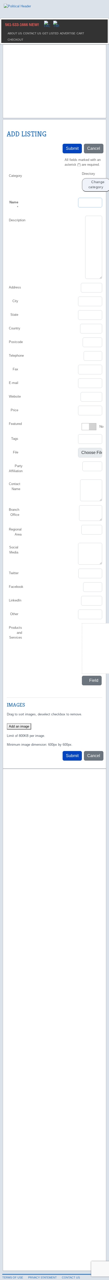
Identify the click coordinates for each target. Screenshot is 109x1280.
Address (15, 287)
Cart (80, 33)
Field (93, 680)
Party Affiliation (16, 468)
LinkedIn (15, 600)
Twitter (14, 573)
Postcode (16, 342)
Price (14, 410)
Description (17, 220)
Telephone (16, 355)
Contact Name (14, 486)
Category (15, 176)
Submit (72, 148)
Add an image (19, 726)
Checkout (15, 39)
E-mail (13, 383)
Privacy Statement (42, 1277)
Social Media (13, 549)
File (15, 452)
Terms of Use (12, 1277)
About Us (15, 33)
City (15, 301)
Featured (15, 424)
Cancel (93, 148)
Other (14, 614)
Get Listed (50, 33)
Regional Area (15, 531)
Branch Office (14, 512)
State (14, 315)
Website (15, 396)
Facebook (16, 587)
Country (14, 328)
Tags (14, 439)
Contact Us (32, 33)
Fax (15, 369)
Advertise (67, 33)
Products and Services (15, 632)
